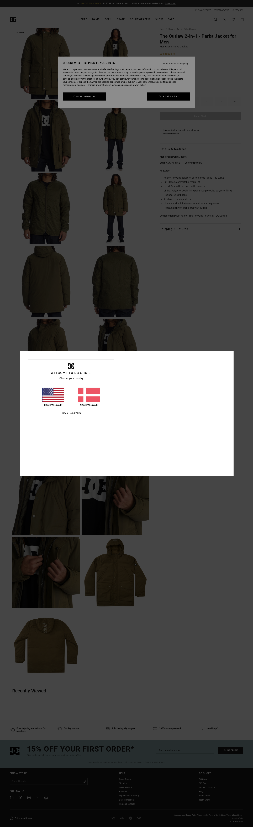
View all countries (71, 413)
